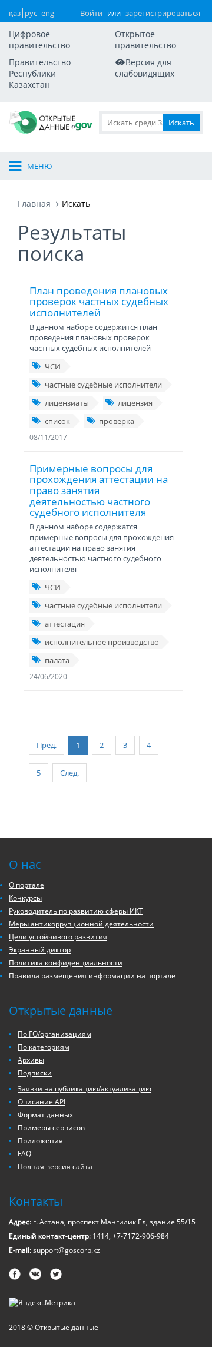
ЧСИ (53, 366)
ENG (47, 13)
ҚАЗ (15, 13)
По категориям (43, 1047)
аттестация (65, 623)
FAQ (24, 1154)
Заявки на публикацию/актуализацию (84, 1089)
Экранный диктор (40, 950)
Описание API (41, 1102)
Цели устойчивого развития (58, 937)
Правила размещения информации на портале (92, 976)
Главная (34, 203)
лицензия (135, 403)
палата (57, 660)
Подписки (35, 1073)
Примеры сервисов (51, 1128)
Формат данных (45, 1115)
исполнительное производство (102, 642)
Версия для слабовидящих (144, 68)
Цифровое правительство (39, 39)
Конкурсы (25, 898)
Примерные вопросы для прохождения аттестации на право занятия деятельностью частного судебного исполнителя (98, 490)
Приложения (40, 1141)
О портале (26, 885)
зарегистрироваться (162, 13)
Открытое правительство (145, 39)
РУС (31, 13)
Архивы (31, 1060)
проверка (116, 421)
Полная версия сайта (55, 1166)
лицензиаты (67, 403)
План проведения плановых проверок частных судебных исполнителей (98, 301)
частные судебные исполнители (103, 384)
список (57, 421)
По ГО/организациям (54, 1034)
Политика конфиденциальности (65, 963)
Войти (91, 13)
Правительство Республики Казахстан (40, 73)
